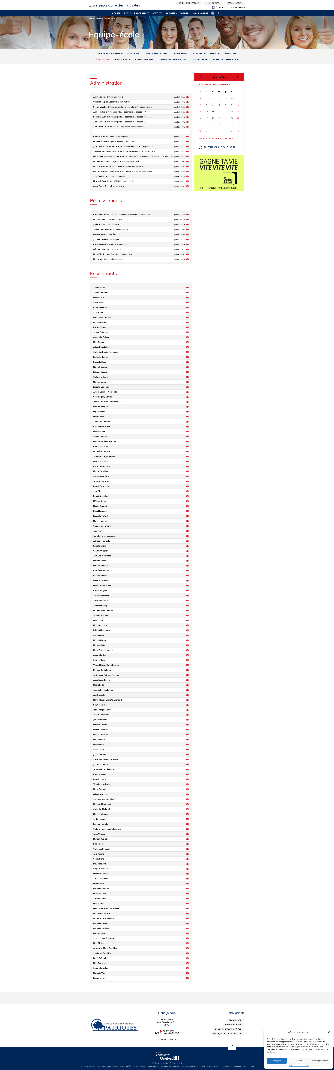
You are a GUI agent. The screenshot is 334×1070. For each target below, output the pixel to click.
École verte (199, 54)
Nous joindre (200, 13)
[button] (328, 1032)
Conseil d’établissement (156, 54)
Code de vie (133, 54)
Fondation (230, 54)
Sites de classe (200, 59)
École (127, 13)
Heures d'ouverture (189, 3)
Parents (185, 13)
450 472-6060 (224, 7)
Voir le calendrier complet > (216, 138)
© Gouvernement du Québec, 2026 (167, 1063)
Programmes (141, 13)
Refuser (298, 1061)
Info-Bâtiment (181, 54)
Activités (171, 13)
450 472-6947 (173, 1033)
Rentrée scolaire (144, 59)
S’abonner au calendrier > (214, 84)
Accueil (116, 13)
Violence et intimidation (225, 59)
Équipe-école (102, 59)
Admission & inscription (110, 54)
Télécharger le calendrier (220, 147)
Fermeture (215, 54)
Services (157, 13)
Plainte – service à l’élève (228, 1029)
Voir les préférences (319, 1061)
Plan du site (213, 3)
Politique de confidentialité (299, 1066)
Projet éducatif (122, 59)
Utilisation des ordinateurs (172, 59)
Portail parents (235, 3)
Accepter (277, 1061)
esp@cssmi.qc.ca (239, 7)
